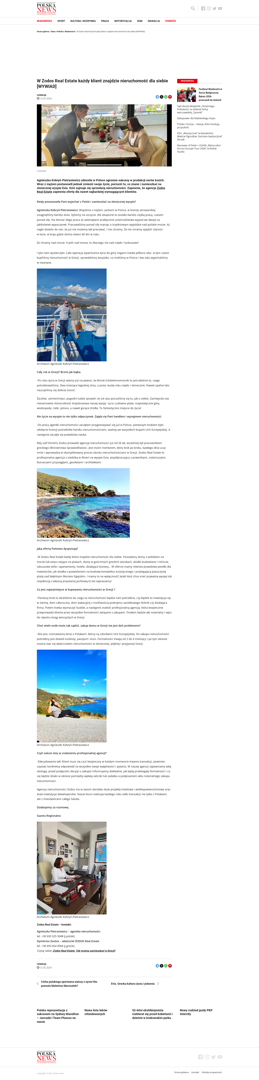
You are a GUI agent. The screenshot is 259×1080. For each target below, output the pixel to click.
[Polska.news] (46, 9)
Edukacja (154, 21)
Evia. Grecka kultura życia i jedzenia (133, 983)
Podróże (170, 21)
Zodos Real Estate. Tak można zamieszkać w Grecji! (83, 950)
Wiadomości (44, 21)
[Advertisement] (129, 56)
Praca (105, 21)
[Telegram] (157, 97)
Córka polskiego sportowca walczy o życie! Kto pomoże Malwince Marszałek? (69, 983)
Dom (139, 21)
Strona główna (43, 31)
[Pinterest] (170, 97)
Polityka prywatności (212, 1072)
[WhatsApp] (166, 97)
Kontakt (195, 1072)
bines (53, 31)
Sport (61, 21)
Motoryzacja (123, 21)
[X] (161, 97)
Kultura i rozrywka (83, 21)
